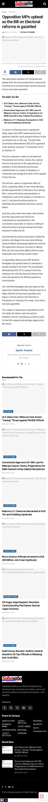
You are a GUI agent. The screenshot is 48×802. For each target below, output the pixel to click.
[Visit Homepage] (24, 4)
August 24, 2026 (8, 518)
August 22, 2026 (8, 563)
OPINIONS (22, 733)
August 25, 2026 (8, 473)
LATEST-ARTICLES (22, 722)
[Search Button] (44, 4)
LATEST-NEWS (9, 457)
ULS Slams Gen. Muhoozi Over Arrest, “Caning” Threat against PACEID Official (29, 749)
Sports (36, 728)
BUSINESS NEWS (10, 597)
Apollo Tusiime (28, 32)
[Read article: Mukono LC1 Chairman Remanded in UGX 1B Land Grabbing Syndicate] (24, 492)
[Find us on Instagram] (17, 707)
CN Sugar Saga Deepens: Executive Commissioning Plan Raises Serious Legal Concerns (21, 605)
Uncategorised (39, 731)
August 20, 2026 (8, 661)
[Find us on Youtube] (9, 787)
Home (4, 12)
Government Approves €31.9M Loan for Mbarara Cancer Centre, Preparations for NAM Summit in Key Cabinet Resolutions (23, 113)
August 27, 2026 (8, 424)
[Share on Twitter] (28, 72)
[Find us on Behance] (23, 707)
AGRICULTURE (8, 721)
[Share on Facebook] (15, 72)
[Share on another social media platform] (40, 72)
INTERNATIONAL (9, 730)
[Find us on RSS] (13, 787)
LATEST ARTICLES (6, 734)
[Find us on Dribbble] (30, 707)
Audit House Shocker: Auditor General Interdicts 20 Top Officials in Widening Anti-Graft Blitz (22, 654)
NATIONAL (12, 12)
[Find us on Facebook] (4, 707)
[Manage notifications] (42, 796)
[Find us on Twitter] (10, 707)
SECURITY (37, 724)
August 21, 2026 (8, 612)
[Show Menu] (3, 4)
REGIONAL (37, 721)
